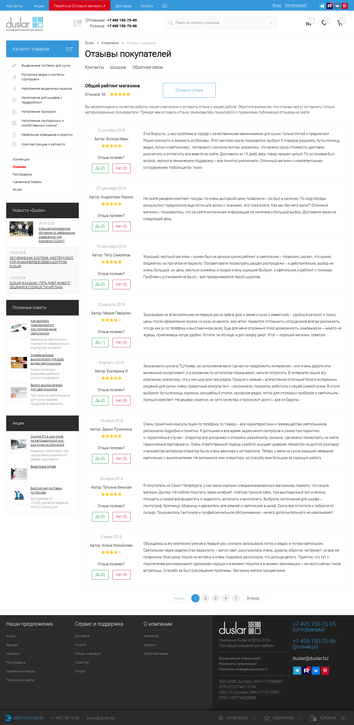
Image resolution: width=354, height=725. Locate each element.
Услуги (80, 671)
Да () (100, 168)
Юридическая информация (239, 658)
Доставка (123, 6)
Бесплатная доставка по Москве (46, 490)
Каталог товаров (30, 49)
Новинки (12, 654)
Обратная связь (147, 67)
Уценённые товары (21, 671)
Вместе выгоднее (43, 466)
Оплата (147, 6)
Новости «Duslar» (29, 210)
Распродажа (15, 662)
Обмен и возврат (88, 654)
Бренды (12, 645)
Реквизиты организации (237, 664)
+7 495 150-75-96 (122, 25)
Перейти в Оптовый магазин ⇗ (80, 6)
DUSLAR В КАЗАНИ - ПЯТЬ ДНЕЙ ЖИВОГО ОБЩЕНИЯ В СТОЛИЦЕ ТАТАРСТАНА (40, 285)
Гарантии (82, 662)
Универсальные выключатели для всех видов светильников (47, 359)
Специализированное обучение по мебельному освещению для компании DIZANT (57, 235)
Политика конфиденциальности (243, 669)
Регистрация (296, 5)
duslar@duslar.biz (311, 658)
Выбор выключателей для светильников (46, 387)
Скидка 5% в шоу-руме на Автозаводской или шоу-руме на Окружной (47, 441)
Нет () (121, 168)
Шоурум (118, 67)
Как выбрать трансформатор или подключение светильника (43, 327)
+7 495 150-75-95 (122, 20)
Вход (277, 5)
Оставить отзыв (189, 90)
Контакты (14, 6)
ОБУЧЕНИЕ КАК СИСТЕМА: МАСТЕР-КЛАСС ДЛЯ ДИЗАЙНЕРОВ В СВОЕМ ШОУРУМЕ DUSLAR (41, 262)
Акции (39, 6)
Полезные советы (29, 307)
